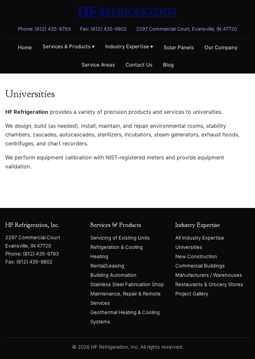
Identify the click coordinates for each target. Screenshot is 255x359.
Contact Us (139, 65)
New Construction (196, 257)
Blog (168, 65)
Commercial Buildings (200, 266)
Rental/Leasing (107, 266)
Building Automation (113, 275)
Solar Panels (179, 47)
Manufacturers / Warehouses (208, 275)
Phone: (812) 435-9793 (44, 29)
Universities (188, 247)
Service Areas (98, 65)
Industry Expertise (129, 46)
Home (25, 47)
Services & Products (68, 46)
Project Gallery (191, 294)
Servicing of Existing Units (120, 238)
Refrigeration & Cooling (116, 247)
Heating (99, 257)
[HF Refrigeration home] (127, 14)
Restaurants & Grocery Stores (209, 284)
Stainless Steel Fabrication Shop (127, 284)
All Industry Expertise (199, 238)
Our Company (221, 47)
